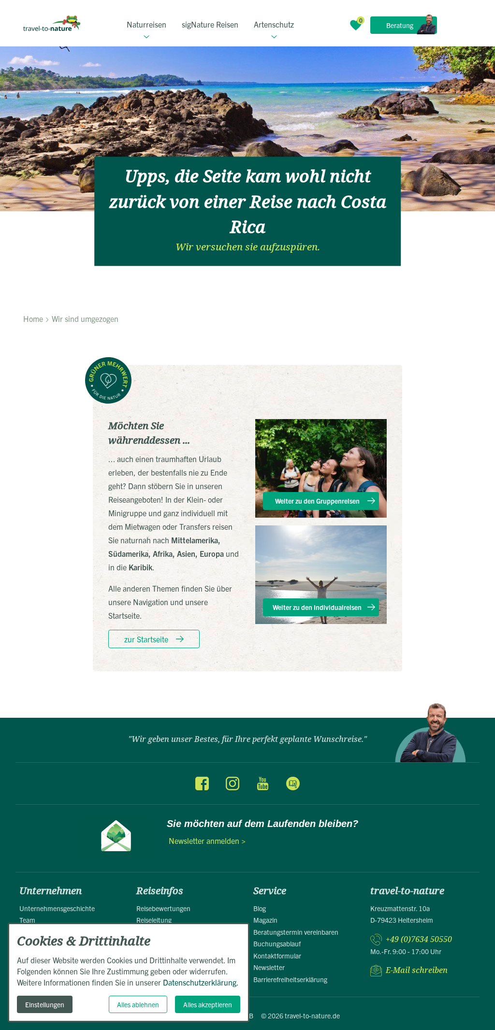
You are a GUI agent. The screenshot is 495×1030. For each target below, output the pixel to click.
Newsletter (269, 967)
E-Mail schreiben (417, 970)
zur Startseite (146, 639)
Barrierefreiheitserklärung (290, 979)
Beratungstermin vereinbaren (295, 932)
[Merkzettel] (356, 25)
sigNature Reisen (210, 24)
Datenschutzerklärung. (201, 982)
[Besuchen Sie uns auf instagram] (232, 783)
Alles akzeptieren (207, 1004)
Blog (259, 908)
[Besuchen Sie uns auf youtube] (262, 783)
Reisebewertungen (163, 908)
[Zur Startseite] (51, 23)
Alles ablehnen (138, 1004)
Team (27, 919)
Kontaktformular (277, 955)
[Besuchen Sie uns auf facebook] (202, 783)
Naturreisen (146, 24)
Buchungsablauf (277, 943)
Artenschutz (274, 24)
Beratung (399, 25)
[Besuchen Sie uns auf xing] (292, 783)
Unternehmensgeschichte (57, 908)
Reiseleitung (154, 919)
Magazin (265, 919)
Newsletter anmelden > (207, 840)
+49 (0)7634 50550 (419, 939)
